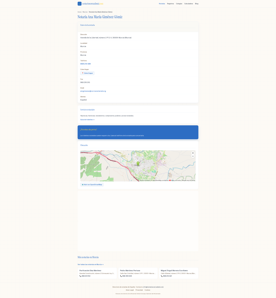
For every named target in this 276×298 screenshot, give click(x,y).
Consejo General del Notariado (150, 293)
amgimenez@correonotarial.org (93, 91)
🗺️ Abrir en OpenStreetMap (92, 184)
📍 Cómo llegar (87, 73)
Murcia (85, 12)
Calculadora (188, 4)
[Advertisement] (138, 206)
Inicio (79, 12)
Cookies (147, 290)
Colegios (179, 4)
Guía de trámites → (87, 119)
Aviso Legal (130, 290)
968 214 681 (85, 64)
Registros (170, 4)
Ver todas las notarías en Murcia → (91, 264)
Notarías (162, 4)
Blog (196, 4)
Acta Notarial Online (134, 293)
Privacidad (139, 290)
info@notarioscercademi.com (153, 287)
